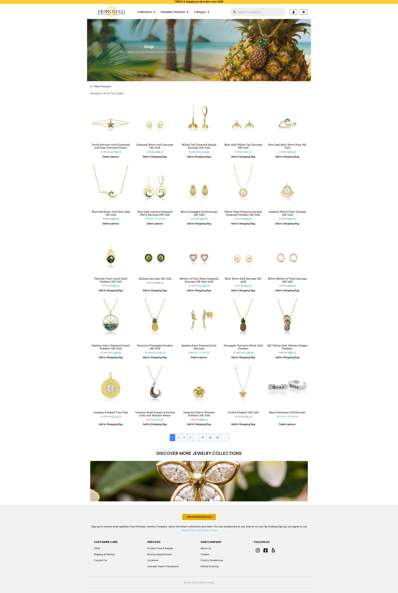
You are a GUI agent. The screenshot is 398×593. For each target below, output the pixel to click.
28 (210, 437)
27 (202, 437)
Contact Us (100, 560)
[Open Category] (208, 11)
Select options (110, 157)
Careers (205, 554)
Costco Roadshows (212, 560)
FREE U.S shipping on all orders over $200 (199, 1)
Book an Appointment (159, 554)
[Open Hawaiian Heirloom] (187, 11)
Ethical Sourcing (210, 566)
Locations (153, 560)
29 (217, 437)
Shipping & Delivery (104, 554)
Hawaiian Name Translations (163, 566)
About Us (206, 548)
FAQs (97, 548)
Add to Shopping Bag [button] (155, 157)
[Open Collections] (154, 11)
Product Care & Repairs (160, 548)
